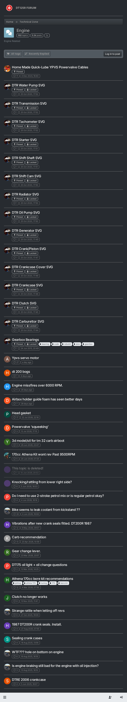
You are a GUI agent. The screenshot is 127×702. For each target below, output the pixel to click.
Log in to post (112, 53)
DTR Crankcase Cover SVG (32, 267)
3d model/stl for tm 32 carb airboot (38, 441)
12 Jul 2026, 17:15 (29, 431)
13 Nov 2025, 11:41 (29, 601)
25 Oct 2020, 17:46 (29, 275)
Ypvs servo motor (25, 358)
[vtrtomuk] (7, 455)
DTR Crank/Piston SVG (29, 249)
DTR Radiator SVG (25, 194)
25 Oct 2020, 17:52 (29, 94)
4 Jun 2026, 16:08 (30, 514)
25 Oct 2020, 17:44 (29, 330)
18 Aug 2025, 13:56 (29, 642)
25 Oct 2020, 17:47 (29, 257)
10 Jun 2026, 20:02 (30, 472)
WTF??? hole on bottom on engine (38, 652)
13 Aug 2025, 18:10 (29, 670)
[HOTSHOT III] (7, 68)
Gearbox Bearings (25, 340)
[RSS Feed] (47, 35)
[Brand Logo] (9, 8)
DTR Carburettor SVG (28, 321)
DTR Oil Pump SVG (26, 213)
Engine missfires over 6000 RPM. (37, 385)
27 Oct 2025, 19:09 (29, 615)
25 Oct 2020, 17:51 (29, 148)
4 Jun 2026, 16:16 (29, 500)
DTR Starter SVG (24, 140)
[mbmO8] (7, 511)
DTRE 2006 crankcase (29, 680)
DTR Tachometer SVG (28, 122)
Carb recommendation (29, 537)
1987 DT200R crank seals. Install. (37, 624)
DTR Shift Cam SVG (26, 176)
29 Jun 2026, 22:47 (30, 445)
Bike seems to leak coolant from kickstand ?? (46, 510)
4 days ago (26, 376)
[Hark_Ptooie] (7, 469)
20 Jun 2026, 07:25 (30, 459)
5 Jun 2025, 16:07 (29, 684)
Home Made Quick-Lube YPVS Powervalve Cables (50, 67)
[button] (4, 697)
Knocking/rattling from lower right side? (42, 482)
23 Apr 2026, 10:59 (30, 541)
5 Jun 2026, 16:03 (29, 486)
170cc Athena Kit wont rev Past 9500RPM (43, 454)
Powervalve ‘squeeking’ (30, 427)
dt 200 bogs (21, 372)
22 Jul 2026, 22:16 (30, 417)
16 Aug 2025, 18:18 (29, 656)
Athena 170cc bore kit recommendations (42, 579)
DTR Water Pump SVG (28, 85)
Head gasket (21, 413)
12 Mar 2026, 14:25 (30, 569)
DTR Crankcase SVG (27, 285)
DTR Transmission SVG (29, 103)
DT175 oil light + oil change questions (39, 565)
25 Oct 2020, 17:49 (29, 239)
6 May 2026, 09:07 (30, 528)
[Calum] (7, 86)
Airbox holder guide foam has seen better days (47, 399)
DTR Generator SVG (27, 231)
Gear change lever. (26, 551)
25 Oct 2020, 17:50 (29, 185)
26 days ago (26, 389)
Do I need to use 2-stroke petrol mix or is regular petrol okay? (58, 496)
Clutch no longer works (29, 597)
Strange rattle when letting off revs (38, 611)
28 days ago (26, 403)
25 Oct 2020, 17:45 (29, 312)
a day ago (26, 362)
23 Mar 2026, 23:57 (30, 555)
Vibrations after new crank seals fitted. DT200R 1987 (51, 523)
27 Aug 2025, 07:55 (30, 629)
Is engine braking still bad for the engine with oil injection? (55, 666)
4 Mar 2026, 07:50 (30, 587)
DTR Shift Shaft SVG (27, 158)
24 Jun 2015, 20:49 (30, 348)
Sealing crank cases (27, 638)
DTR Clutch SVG (24, 303)
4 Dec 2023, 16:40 (30, 76)
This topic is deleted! (27, 468)
